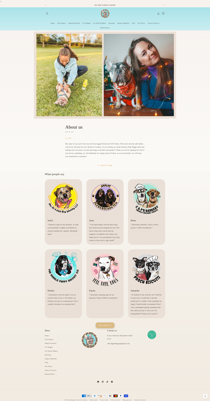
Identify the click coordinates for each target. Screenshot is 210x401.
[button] (47, 13)
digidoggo (72, 400)
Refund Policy (50, 374)
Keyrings (48, 355)
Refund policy (94, 399)
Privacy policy (104, 399)
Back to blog (106, 165)
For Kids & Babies (51, 351)
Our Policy (48, 366)
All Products (49, 339)
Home (47, 336)
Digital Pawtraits (50, 343)
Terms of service (115, 399)
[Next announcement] (164, 5)
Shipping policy (127, 399)
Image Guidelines (51, 359)
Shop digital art (105, 325)
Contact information (140, 399)
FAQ (46, 363)
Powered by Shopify (82, 400)
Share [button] (69, 138)
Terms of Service (51, 370)
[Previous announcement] (45, 5)
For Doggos (49, 347)
